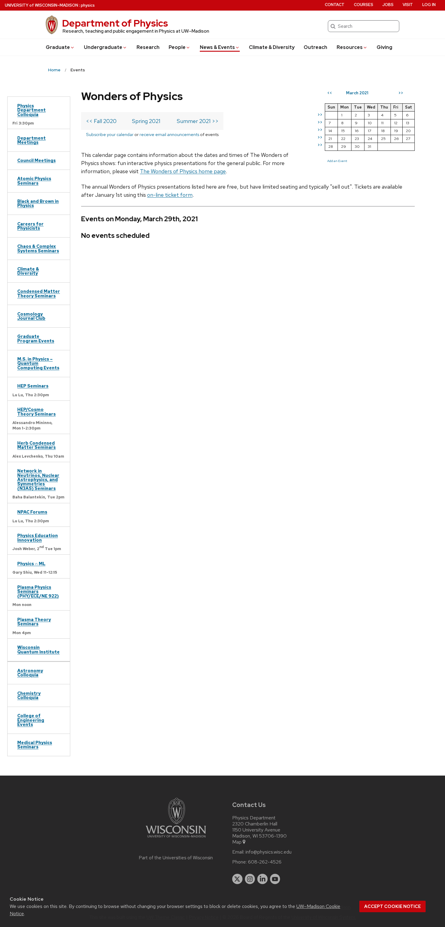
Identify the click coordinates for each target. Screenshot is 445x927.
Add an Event (337, 161)
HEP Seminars (32, 386)
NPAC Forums (32, 512)
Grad (58, 47)
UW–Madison (41, 5)
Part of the (176, 858)
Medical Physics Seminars (34, 745)
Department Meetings (31, 140)
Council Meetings (36, 160)
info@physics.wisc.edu (269, 852)
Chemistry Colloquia (29, 695)
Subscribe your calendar (110, 134)
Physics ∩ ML (31, 563)
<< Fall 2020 (101, 121)
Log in (429, 4)
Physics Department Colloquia (31, 110)
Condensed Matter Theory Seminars (38, 293)
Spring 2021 (146, 121)
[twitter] (237, 879)
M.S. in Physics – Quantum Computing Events (38, 363)
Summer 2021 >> (198, 121)
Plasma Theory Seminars (34, 622)
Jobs (388, 4)
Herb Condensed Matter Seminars (36, 445)
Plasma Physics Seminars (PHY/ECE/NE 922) (38, 591)
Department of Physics (115, 23)
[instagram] (250, 879)
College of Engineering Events (30, 720)
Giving (384, 47)
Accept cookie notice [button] (392, 906)
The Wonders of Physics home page (183, 171)
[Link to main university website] (176, 838)
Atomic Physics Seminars (34, 181)
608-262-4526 (265, 862)
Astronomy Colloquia (30, 673)
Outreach (315, 47)
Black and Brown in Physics (38, 203)
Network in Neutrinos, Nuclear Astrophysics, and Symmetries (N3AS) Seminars (38, 479)
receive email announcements (169, 134)
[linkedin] (262, 879)
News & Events (217, 47)
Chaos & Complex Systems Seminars (38, 248)
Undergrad (103, 47)
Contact (334, 4)
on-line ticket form (170, 194)
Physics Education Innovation (37, 538)
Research (148, 47)
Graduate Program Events (35, 338)
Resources (350, 47)
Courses (363, 4)
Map (237, 842)
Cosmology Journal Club (31, 316)
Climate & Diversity (272, 47)
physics (88, 5)
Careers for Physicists (30, 226)
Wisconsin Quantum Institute (38, 649)
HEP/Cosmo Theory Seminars (36, 412)
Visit (408, 4)
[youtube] (275, 879)
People (177, 47)
